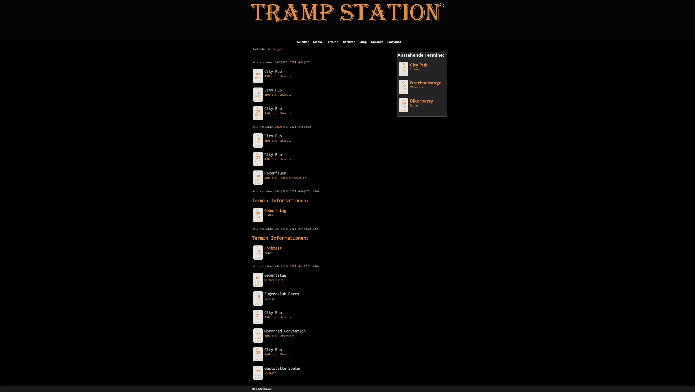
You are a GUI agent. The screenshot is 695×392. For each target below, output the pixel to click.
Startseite (258, 49)
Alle (255, 62)
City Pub (273, 71)
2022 (278, 62)
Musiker (303, 42)
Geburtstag (275, 275)
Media (317, 42)
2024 (293, 126)
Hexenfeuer (275, 173)
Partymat (394, 42)
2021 (278, 191)
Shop (363, 42)
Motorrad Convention (285, 331)
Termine (332, 42)
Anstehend (266, 62)
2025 (301, 62)
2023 (285, 62)
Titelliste (349, 42)
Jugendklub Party (281, 293)
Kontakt (377, 42)
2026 (308, 62)
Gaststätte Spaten (282, 368)
